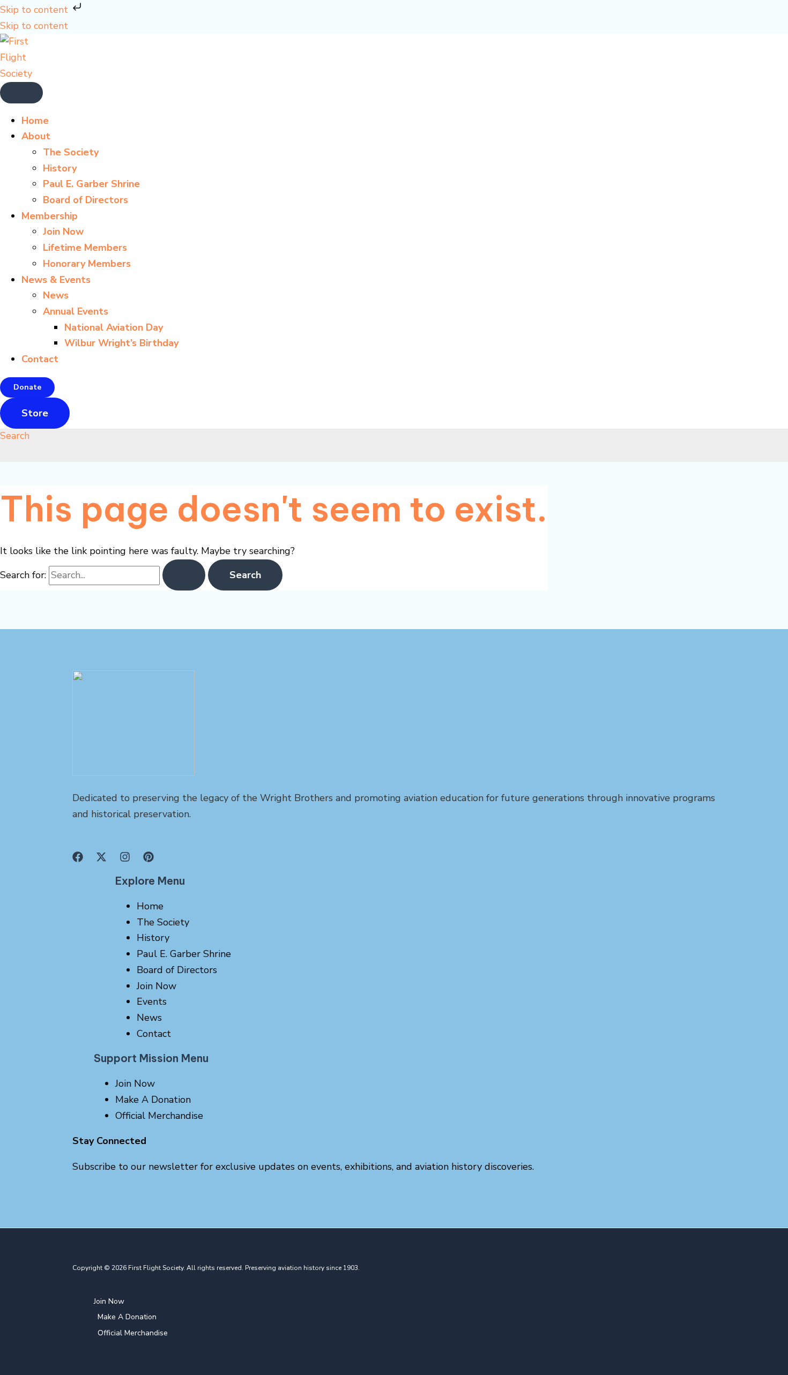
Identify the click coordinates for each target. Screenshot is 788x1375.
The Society (71, 152)
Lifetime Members (85, 247)
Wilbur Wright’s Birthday (121, 343)
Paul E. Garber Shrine (91, 183)
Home (35, 120)
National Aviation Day (113, 327)
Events (152, 1001)
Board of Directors (85, 199)
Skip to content (35, 9)
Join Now (63, 231)
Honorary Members (87, 263)
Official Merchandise (159, 1115)
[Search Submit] (183, 575)
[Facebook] (77, 859)
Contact (39, 359)
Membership (49, 216)
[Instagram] (125, 859)
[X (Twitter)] (101, 859)
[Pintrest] (148, 859)
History (60, 168)
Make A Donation (153, 1099)
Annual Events (75, 311)
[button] (27, 387)
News (56, 295)
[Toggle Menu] (21, 92)
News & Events (56, 279)
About (35, 136)
